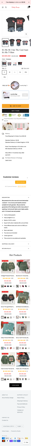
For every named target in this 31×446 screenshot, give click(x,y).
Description (6, 197)
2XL (26, 72)
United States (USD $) (8, 426)
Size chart (26, 68)
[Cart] (28, 7)
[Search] (6, 7)
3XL (5, 77)
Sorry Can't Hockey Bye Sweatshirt (23, 337)
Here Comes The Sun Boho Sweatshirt (8, 368)
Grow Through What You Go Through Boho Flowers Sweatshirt (8, 306)
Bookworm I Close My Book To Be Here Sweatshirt (23, 275)
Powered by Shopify (16, 431)
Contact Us (5, 420)
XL (20, 72)
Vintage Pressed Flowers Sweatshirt (8, 275)
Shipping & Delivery (8, 244)
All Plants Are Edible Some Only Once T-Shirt (23, 306)
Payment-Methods (22, 404)
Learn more (8, 160)
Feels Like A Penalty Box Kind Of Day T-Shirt (23, 368)
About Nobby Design (7, 397)
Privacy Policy (21, 407)
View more (15, 385)
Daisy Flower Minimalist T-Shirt (8, 337)
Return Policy (6, 248)
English (19, 426)
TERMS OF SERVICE (20, 411)
